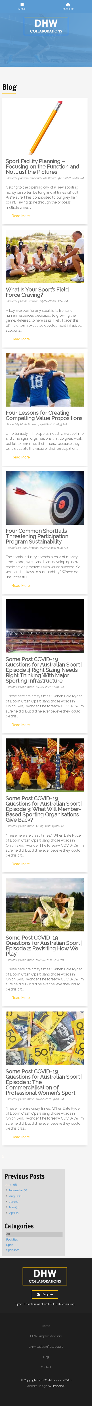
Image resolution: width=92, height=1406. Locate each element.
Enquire (47, 1294)
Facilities (12, 1239)
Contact (46, 1367)
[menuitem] (46, 1326)
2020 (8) (11, 1185)
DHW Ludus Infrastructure (46, 1346)
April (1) (14, 1213)
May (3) (14, 1207)
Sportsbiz (12, 1250)
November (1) (18, 1190)
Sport (9, 1245)
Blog (46, 1357)
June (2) (14, 1201)
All (8, 1234)
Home (46, 1326)
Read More (21, 216)
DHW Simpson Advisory (46, 1336)
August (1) (15, 1196)
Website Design (37, 1386)
